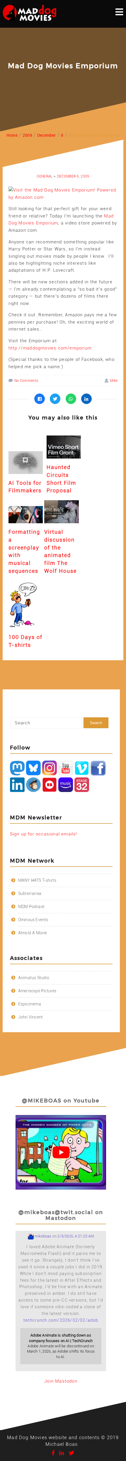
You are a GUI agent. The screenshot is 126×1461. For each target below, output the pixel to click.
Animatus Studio (33, 977)
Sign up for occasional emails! (43, 834)
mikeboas (43, 1236)
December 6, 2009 (73, 176)
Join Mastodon (60, 1381)
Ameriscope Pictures (37, 990)
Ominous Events (33, 919)
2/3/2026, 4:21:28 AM (75, 1236)
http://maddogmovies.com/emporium (50, 348)
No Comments (26, 381)
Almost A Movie (32, 932)
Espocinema (29, 1004)
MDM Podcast (31, 906)
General (44, 176)
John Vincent (30, 1017)
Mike (114, 381)
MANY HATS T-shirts (37, 880)
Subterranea (29, 893)
